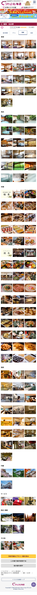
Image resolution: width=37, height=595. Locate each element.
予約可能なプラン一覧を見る (18, 556)
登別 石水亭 (8, 24)
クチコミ (13, 27)
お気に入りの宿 (10, 7)
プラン (14, 33)
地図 (31, 33)
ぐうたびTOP (4, 571)
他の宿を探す (18, 566)
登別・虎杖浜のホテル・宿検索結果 (10, 573)
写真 (23, 32)
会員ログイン (28, 7)
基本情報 (5, 33)
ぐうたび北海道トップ (18, 579)
